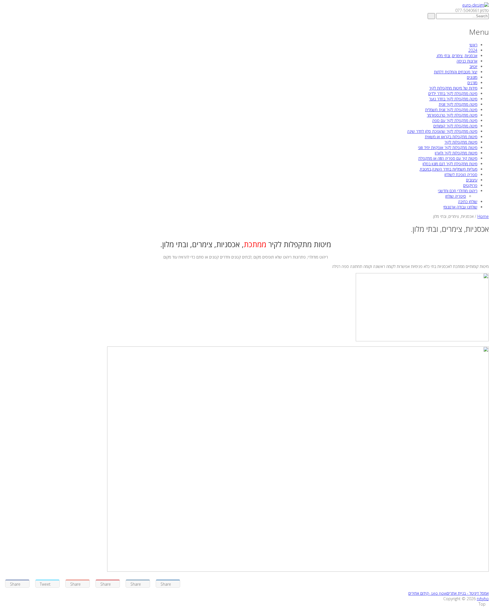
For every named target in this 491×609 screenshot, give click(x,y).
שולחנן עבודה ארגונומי (460, 207)
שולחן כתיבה (467, 201)
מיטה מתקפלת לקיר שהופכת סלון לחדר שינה (442, 131)
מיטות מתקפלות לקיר (460, 142)
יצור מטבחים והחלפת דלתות (455, 72)
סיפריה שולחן (455, 196)
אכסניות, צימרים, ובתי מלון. (456, 55)
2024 (472, 50)
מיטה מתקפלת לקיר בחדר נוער (453, 99)
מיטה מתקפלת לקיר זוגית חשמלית (451, 109)
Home (483, 216)
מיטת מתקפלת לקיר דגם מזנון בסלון (450, 163)
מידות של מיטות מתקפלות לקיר (453, 88)
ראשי (473, 45)
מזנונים (472, 77)
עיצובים (471, 180)
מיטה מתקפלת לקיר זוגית (458, 104)
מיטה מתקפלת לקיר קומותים (455, 126)
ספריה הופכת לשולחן (460, 174)
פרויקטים (470, 185)
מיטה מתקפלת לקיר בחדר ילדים (452, 93)
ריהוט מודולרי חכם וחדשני (457, 190)
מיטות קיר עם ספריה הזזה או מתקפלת (447, 158)
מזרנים (472, 82)
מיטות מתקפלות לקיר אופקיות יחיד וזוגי (447, 147)
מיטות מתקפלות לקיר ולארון (456, 153)
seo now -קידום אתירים (427, 593)
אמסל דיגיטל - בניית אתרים (468, 593)
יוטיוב (473, 66)
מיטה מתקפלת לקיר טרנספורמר (452, 115)
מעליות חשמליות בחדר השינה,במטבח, (448, 169)
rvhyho (483, 598)
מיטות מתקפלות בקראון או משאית (451, 136)
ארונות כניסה (467, 61)
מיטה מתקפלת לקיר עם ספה (454, 120)
